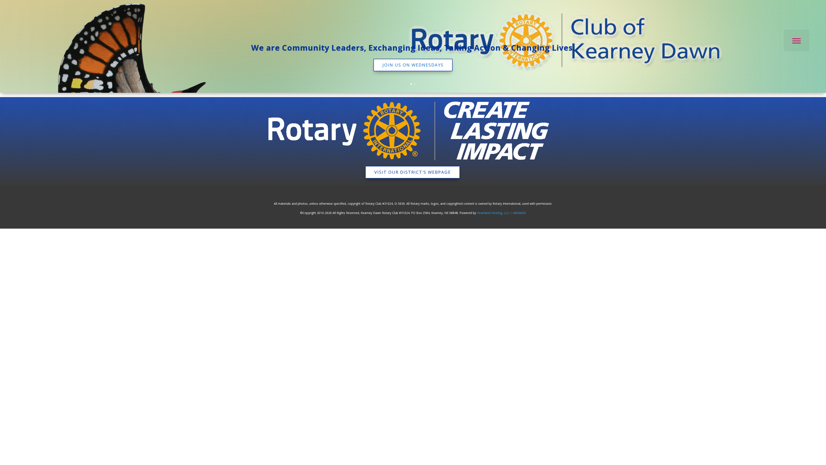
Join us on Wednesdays (413, 65)
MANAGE (519, 213)
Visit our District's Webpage (412, 172)
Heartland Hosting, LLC (493, 213)
